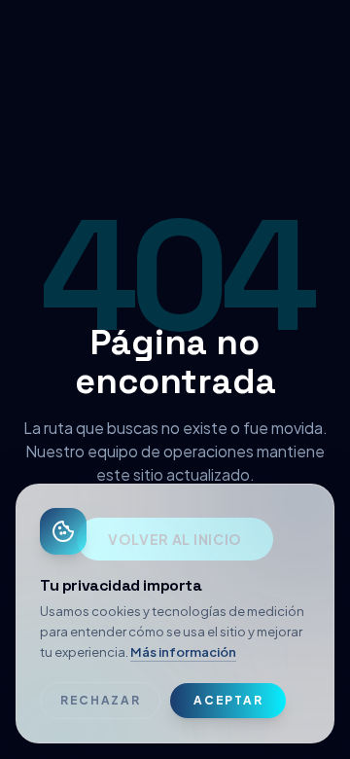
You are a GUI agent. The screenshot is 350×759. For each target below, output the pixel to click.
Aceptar (227, 700)
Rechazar (100, 700)
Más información (183, 652)
